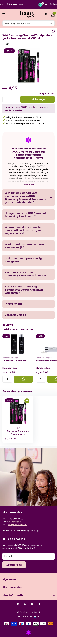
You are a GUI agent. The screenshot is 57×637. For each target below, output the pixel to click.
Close (28, 579)
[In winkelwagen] (23, 379)
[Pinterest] (25, 604)
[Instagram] (18, 604)
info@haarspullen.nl (17, 524)
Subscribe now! (13, 564)
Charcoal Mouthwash (14, 360)
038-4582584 (14, 521)
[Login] (46, 14)
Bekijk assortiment (4, 14)
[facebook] (32, 604)
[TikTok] (39, 604)
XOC (7, 44)
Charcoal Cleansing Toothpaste (18, 432)
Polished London (10, 357)
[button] (52, 31)
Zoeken (51, 23)
